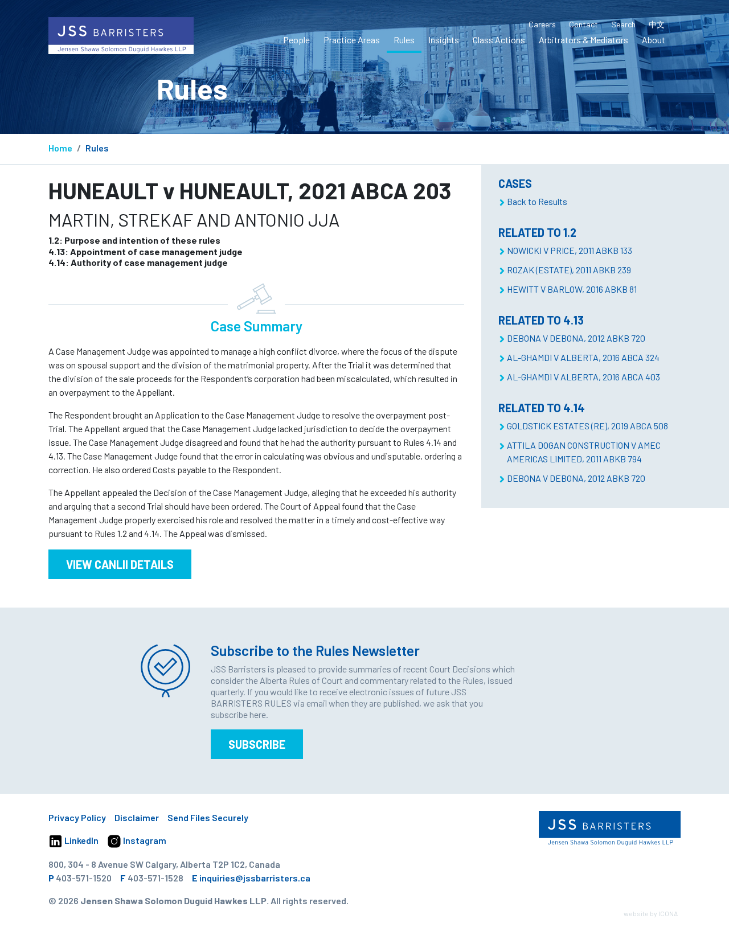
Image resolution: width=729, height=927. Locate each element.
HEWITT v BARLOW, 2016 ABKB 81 (572, 289)
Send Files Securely (207, 817)
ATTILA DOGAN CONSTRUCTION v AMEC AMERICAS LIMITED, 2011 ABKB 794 (584, 452)
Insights (443, 39)
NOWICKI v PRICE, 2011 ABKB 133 (569, 250)
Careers (542, 24)
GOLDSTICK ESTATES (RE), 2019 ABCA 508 (587, 425)
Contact (583, 24)
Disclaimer (136, 817)
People (296, 39)
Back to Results (537, 201)
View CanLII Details (120, 564)
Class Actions (499, 39)
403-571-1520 (84, 877)
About (653, 39)
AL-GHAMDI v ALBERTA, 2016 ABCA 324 (583, 357)
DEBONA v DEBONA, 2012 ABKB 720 (576, 338)
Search (623, 24)
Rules (404, 39)
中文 (657, 24)
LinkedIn (81, 840)
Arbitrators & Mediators (583, 39)
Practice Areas (351, 39)
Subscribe (256, 744)
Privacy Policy (77, 817)
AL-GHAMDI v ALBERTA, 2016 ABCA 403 (583, 376)
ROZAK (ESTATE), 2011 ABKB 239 (569, 269)
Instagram (143, 840)
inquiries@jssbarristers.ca (254, 877)
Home (60, 147)
